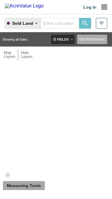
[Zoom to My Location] (7, 175)
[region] (56, 106)
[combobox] (59, 23)
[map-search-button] (85, 23)
